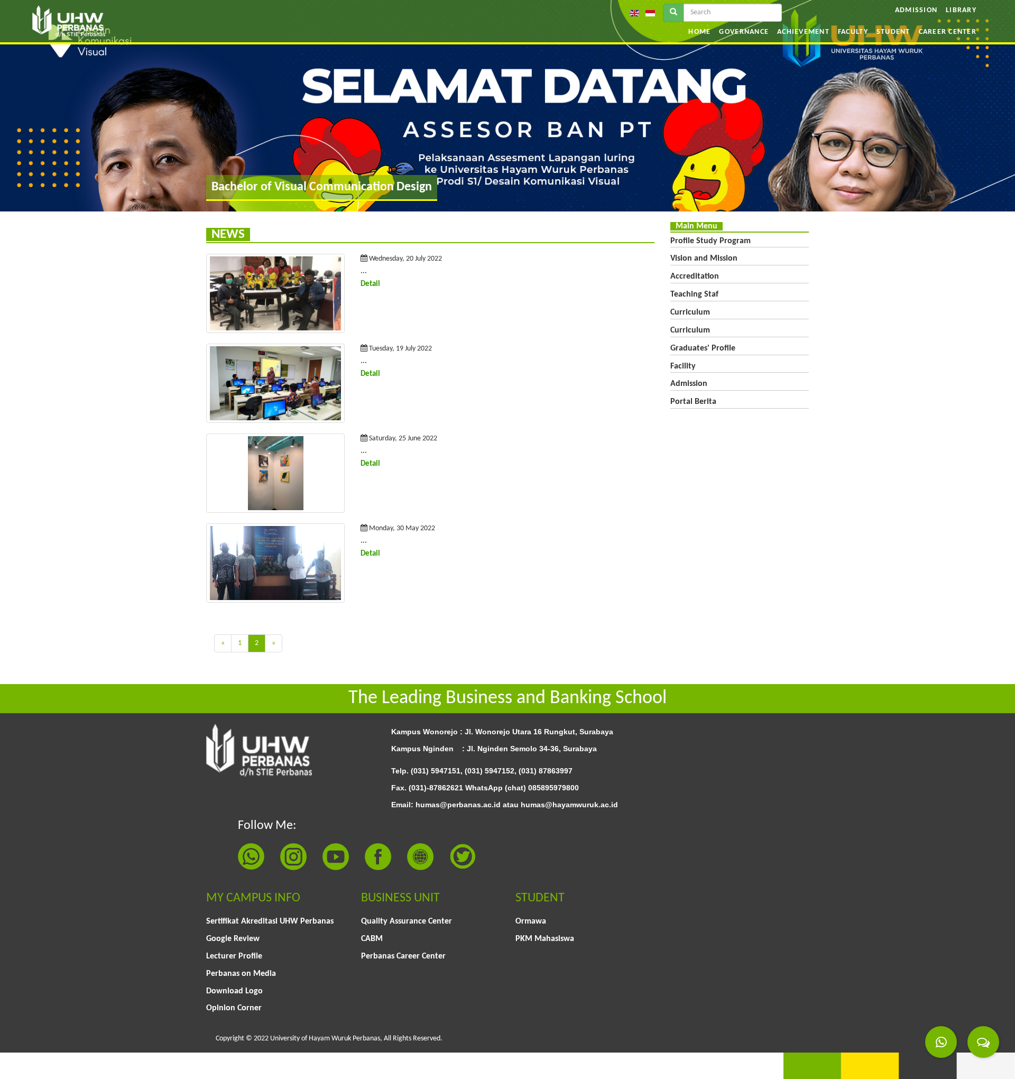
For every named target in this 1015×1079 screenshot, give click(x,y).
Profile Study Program (710, 241)
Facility (683, 366)
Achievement (803, 32)
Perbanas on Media (241, 974)
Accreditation (694, 276)
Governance (744, 32)
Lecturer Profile (234, 956)
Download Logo (234, 991)
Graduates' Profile (702, 348)
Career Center (947, 32)
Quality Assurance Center (406, 921)
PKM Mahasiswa (544, 939)
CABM (372, 939)
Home (699, 32)
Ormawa (530, 921)
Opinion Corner (234, 1008)
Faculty (853, 32)
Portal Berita (693, 402)
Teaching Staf (694, 294)
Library (961, 10)
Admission (916, 10)
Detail (370, 284)
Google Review (233, 939)
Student (893, 32)
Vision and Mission (703, 258)
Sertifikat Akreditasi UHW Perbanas (270, 921)
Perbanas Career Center (403, 956)
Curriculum (690, 312)
